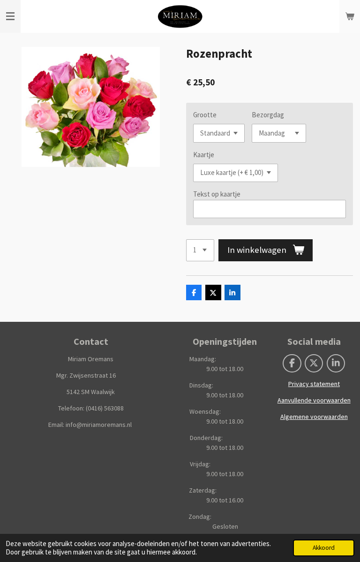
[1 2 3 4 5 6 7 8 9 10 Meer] (200, 250)
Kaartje (203, 154)
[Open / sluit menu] (10, 16)
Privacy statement (314, 384)
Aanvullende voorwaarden (314, 400)
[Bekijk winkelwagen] (349, 16)
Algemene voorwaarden (314, 416)
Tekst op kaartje (216, 194)
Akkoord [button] (324, 548)
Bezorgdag (268, 114)
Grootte (205, 114)
